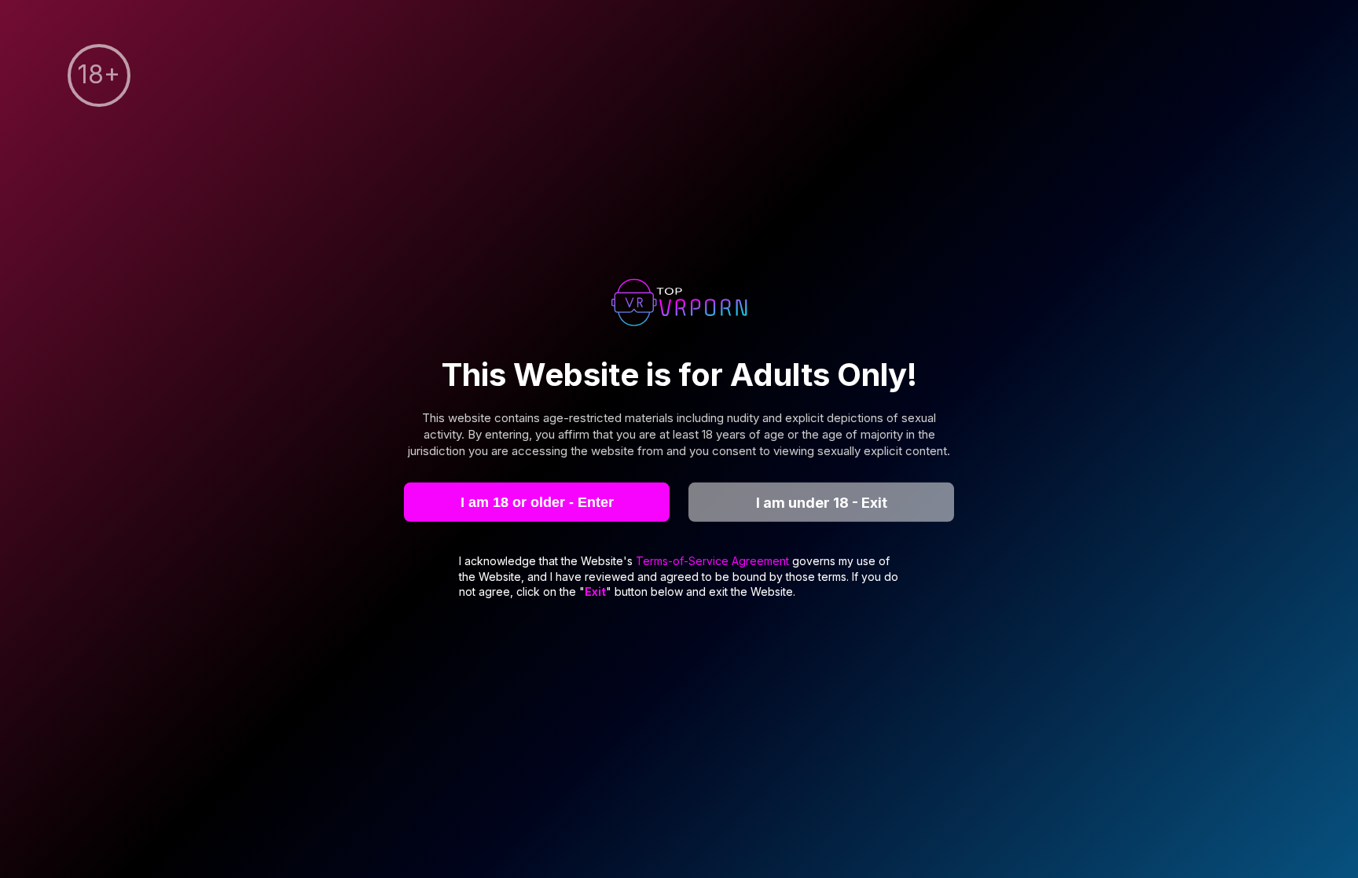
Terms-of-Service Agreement (714, 561)
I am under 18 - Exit (821, 502)
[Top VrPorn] (679, 303)
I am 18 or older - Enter (537, 501)
